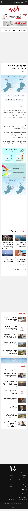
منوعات (24, 486)
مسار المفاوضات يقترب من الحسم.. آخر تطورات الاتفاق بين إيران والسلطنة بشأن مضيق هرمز (10, 384)
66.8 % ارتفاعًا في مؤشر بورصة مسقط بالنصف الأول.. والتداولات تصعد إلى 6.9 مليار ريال (9, 320)
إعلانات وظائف (9, 486)
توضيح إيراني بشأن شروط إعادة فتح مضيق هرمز (21, 244)
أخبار (20, 30)
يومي (22, 370)
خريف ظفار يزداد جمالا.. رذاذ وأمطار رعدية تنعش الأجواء (10, 343)
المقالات (24, 477)
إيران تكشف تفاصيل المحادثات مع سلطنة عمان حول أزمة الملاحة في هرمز (7, 261)
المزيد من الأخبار (13, 231)
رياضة (11, 475)
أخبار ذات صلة (22, 231)
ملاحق (24, 484)
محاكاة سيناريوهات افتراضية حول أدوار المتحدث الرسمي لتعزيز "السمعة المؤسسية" (20, 261)
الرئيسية (24, 30)
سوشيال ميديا (22, 480)
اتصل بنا (24, 495)
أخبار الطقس (14, 30)
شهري (5, 370)
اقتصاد (24, 482)
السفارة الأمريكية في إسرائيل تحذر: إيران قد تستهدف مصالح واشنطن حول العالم (7, 245)
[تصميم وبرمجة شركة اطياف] (14, 507)
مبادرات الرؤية (10, 480)
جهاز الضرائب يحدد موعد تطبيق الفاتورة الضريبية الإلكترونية (11, 328)
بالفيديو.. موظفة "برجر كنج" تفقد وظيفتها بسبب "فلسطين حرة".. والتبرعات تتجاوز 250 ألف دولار (10, 424)
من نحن (24, 493)
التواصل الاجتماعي (21, 497)
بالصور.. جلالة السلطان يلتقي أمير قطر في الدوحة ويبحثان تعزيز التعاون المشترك (10, 336)
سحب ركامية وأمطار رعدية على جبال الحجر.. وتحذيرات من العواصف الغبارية (9, 351)
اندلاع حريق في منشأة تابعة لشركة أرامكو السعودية (10, 399)
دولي (12, 484)
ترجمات (11, 482)
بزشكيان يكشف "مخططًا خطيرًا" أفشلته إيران (11, 407)
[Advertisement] (14, 48)
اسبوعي (14, 370)
